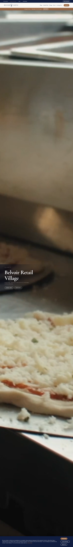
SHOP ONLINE (66, 1)
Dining (50, 5)
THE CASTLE (5, 1)
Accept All (64, 538)
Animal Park (45, 5)
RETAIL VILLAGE (13, 1)
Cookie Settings (65, 541)
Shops (41, 5)
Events (54, 5)
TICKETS (66, 5)
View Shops (18, 287)
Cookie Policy (29, 542)
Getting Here (59, 5)
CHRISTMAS (25, 1)
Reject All (64, 544)
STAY (19, 1)
